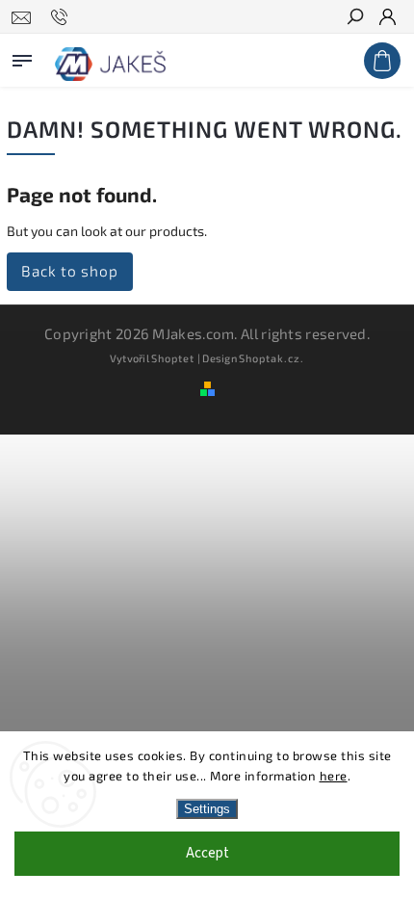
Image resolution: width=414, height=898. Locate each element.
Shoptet (172, 358)
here (334, 775)
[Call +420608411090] (62, 17)
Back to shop (69, 270)
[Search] (354, 18)
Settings (207, 809)
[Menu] (22, 56)
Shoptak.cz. (271, 358)
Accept (207, 853)
